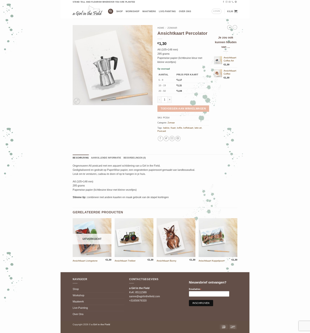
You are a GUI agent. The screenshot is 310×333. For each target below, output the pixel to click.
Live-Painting (167, 11)
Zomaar (172, 28)
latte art (198, 128)
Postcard (161, 131)
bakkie (166, 128)
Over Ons (185, 11)
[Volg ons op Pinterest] (236, 2)
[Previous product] (235, 27)
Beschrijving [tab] (81, 158)
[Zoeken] (110, 11)
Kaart (173, 128)
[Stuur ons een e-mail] (230, 2)
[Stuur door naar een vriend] (172, 138)
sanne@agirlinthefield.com (144, 296)
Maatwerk (149, 11)
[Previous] (72, 245)
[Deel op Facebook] (160, 138)
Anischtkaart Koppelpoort (211, 260)
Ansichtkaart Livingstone (85, 260)
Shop (119, 11)
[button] (217, 11)
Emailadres (195, 289)
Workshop (132, 11)
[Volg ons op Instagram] (226, 2)
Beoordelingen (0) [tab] (135, 158)
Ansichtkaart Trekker (125, 260)
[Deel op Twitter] (166, 138)
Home (160, 28)
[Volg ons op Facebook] (223, 2)
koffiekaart (188, 128)
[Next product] (229, 27)
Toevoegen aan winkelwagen (183, 108)
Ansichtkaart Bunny (166, 260)
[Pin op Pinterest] (178, 138)
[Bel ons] (233, 2)
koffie (179, 128)
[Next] (237, 245)
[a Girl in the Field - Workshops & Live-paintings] (88, 11)
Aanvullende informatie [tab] (106, 158)
